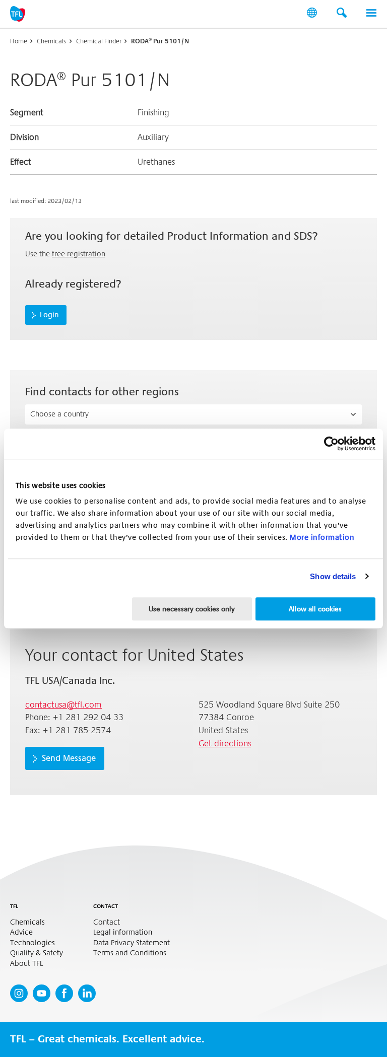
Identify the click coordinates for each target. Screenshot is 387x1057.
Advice (21, 932)
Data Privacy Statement (131, 943)
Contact (106, 922)
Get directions (225, 743)
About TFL (26, 963)
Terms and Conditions (129, 953)
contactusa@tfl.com (63, 705)
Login (49, 314)
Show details (333, 576)
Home (18, 41)
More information (322, 537)
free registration (78, 253)
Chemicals (51, 41)
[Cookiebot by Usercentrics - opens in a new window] (331, 443)
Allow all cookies (315, 608)
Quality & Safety (36, 953)
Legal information (122, 932)
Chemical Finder (98, 41)
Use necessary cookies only (192, 608)
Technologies (32, 943)
